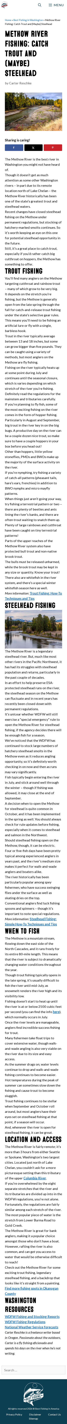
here (56, 1012)
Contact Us (54, 1414)
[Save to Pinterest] (53, 147)
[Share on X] (33, 147)
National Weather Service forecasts (31, 1327)
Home (8, 20)
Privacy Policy (14, 1414)
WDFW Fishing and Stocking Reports (32, 1317)
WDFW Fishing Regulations (25, 1322)
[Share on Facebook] (14, 147)
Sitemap (33, 1418)
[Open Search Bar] (39, 5)
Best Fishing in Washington (28, 20)
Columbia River (34, 1178)
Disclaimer (35, 1414)
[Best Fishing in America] (4, 5)
